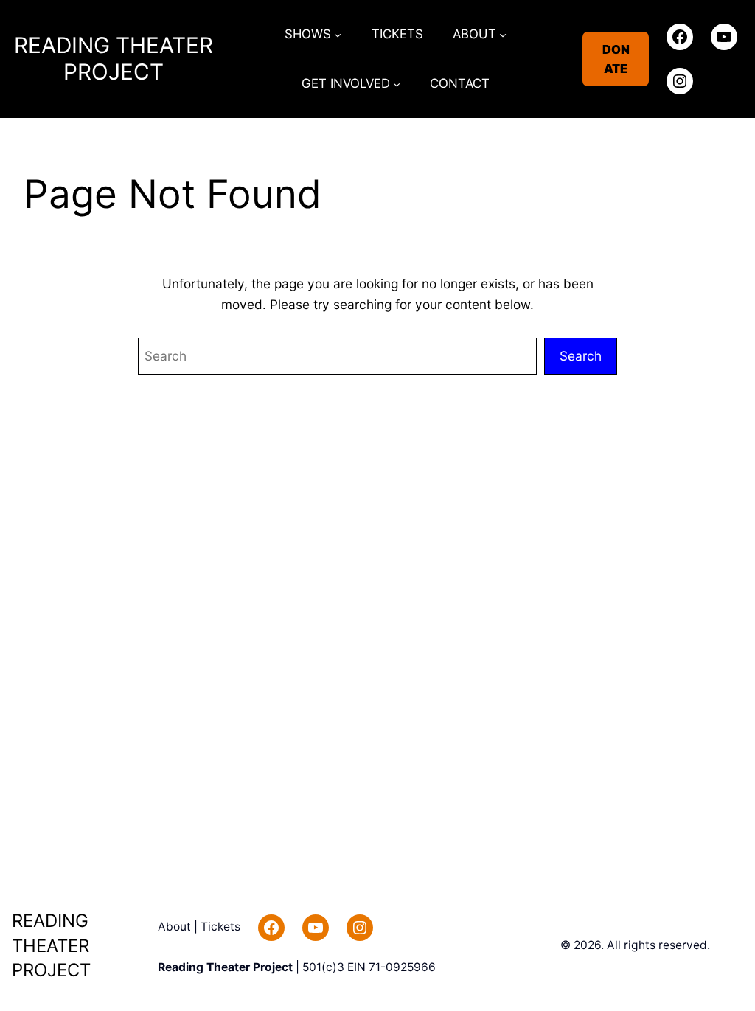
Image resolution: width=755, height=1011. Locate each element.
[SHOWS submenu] (337, 34)
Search (581, 356)
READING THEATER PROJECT (113, 58)
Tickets (220, 927)
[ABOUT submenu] (503, 34)
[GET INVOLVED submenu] (396, 84)
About (176, 927)
